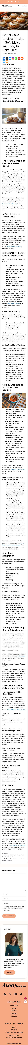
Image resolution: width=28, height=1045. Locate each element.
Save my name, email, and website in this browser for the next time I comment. (14, 909)
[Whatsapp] (16, 58)
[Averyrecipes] (7, 6)
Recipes (14, 1016)
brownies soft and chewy (9, 204)
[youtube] (5, 994)
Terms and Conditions (14, 1038)
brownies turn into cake (18, 469)
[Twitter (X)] (22, 994)
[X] (7, 58)
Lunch (14, 1008)
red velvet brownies (14, 303)
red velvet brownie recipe (17, 845)
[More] (7, 61)
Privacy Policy (14, 1035)
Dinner (14, 1011)
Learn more (9, 972)
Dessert (6, 853)
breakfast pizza (20, 656)
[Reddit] (22, 58)
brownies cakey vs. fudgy (14, 246)
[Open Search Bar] (18, 6)
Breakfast (14, 1005)
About (14, 1027)
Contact (14, 1030)
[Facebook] (4, 58)
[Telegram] (4, 61)
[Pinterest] (12, 1)
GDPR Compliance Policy (14, 1032)
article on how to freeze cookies (16, 709)
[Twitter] (15, 1)
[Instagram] (8, 1)
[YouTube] (18, 1)
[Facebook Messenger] (10, 58)
